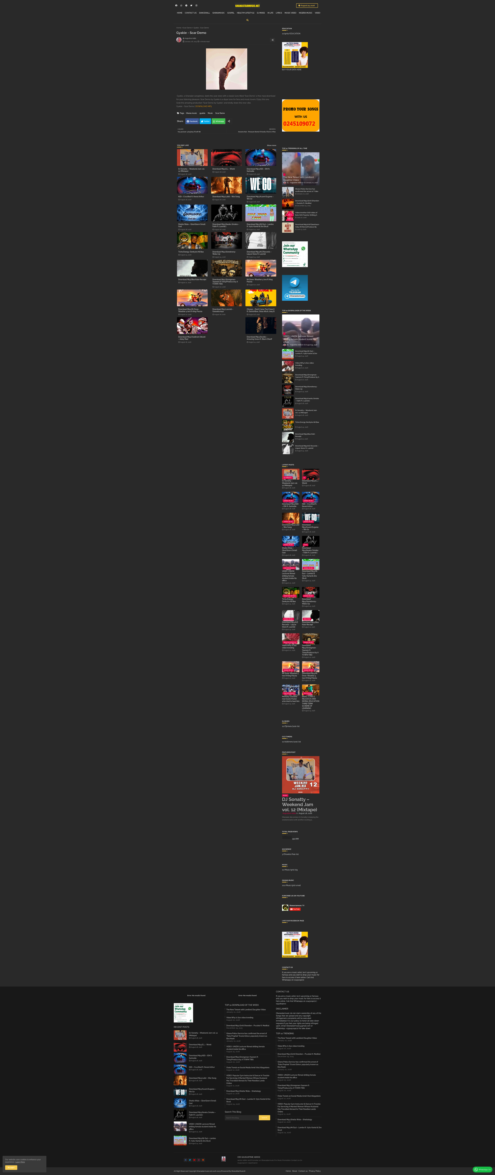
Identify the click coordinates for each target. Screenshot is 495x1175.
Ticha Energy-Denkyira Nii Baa (191, 252)
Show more (271, 145)
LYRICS (279, 13)
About (294, 1171)
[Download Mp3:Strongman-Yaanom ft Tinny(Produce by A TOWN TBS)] (288, 378)
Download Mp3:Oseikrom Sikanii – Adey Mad (191, 338)
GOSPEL (230, 13)
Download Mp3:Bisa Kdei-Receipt (192, 279)
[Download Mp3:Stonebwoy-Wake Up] (288, 390)
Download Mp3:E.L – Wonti (223, 169)
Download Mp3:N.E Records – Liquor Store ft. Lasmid (259, 253)
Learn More (20, 1162)
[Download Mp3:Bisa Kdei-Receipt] (288, 437)
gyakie (202, 113)
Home (178, 28)
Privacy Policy (315, 1171)
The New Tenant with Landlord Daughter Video (246, 1010)
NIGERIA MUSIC (305, 13)
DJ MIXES (261, 13)
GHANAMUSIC (218, 13)
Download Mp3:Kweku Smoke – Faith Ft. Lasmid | (225, 225)
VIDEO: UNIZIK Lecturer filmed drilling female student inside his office (289, 576)
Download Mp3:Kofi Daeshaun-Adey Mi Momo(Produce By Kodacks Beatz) (307, 226)
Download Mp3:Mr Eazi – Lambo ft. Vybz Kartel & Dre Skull (260, 225)
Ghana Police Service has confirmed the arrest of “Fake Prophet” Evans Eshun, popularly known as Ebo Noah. (307, 192)
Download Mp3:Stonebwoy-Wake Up (224, 253)
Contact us (303, 1171)
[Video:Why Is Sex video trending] (288, 366)
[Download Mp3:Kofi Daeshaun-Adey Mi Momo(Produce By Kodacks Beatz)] (288, 227)
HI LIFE (270, 13)
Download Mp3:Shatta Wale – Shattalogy (243, 1091)
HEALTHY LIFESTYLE (245, 13)
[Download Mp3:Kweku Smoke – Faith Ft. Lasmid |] (288, 401)
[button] (247, 20)
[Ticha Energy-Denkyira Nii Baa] (288, 425)
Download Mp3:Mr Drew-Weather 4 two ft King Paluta (190, 310)
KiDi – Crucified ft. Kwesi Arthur (191, 197)
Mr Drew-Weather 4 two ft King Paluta (260, 280)
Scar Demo (187, 28)
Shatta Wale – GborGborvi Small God (191, 225)
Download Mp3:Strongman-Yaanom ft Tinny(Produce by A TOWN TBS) (225, 281)
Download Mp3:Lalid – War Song (226, 197)
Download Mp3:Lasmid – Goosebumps (222, 310)
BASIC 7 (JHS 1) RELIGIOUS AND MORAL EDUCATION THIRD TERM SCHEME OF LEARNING (310, 702)
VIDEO (317, 13)
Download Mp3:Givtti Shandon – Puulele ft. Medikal (307, 202)
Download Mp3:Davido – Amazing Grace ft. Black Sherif (259, 338)
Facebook (193, 121)
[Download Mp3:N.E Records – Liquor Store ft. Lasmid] (288, 449)
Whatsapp (220, 121)
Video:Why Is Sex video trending (304, 364)
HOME (179, 13)
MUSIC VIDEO (290, 13)
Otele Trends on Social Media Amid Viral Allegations (247, 1067)
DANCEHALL (204, 13)
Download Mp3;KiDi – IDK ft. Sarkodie (258, 170)
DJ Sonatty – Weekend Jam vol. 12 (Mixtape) (191, 170)
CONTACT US (191, 13)
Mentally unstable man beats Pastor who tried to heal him (290, 699)
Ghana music (191, 113)
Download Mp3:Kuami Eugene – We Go (260, 198)
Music (210, 113)
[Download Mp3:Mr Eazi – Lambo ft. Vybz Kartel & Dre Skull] (288, 354)
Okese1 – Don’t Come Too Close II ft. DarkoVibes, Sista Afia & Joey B (260, 310)
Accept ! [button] (11, 1168)
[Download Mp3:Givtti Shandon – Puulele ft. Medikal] (288, 204)
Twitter (207, 121)
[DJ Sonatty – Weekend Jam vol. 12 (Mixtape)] (288, 413)
